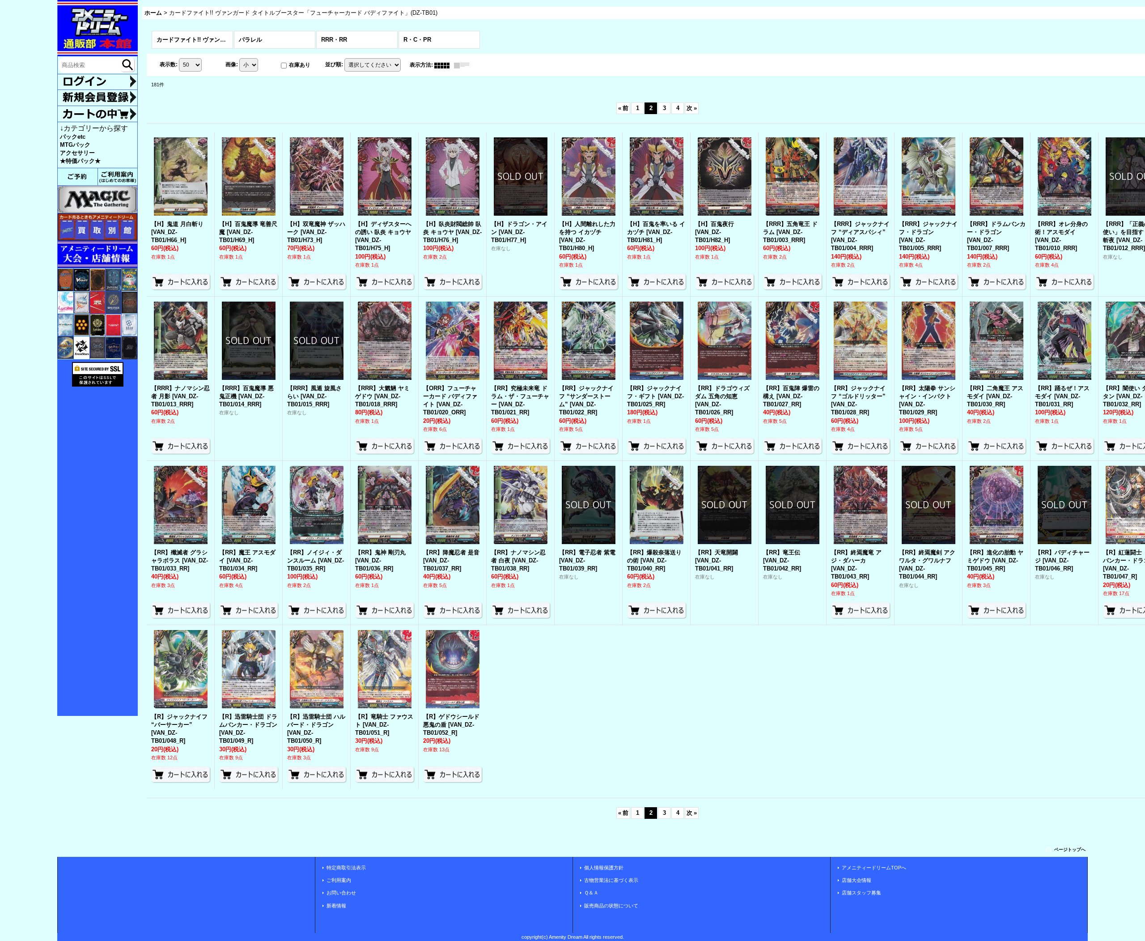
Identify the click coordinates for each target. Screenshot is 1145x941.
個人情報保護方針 (603, 867)
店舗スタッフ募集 (861, 892)
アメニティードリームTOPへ (874, 867)
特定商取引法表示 (346, 867)
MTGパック (75, 144)
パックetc (72, 136)
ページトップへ (1070, 849)
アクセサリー (77, 152)
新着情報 (336, 905)
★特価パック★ (80, 161)
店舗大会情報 (856, 880)
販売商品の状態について (611, 905)
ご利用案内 (339, 880)
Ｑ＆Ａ (591, 892)
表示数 (169, 65)
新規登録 (97, 97)
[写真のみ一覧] (444, 65)
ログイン (97, 82)
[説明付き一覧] (464, 65)
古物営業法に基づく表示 (611, 880)
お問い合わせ (341, 892)
